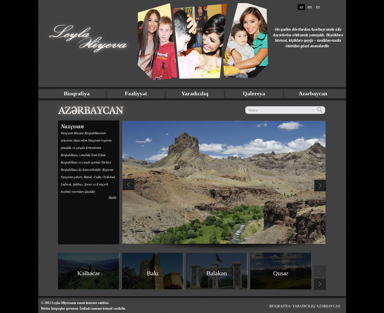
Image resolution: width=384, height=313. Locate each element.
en (310, 7)
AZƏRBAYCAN (328, 306)
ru (318, 7)
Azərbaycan (313, 93)
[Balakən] (216, 285)
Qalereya (254, 93)
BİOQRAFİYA (279, 306)
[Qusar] (280, 285)
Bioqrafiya (77, 93)
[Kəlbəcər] (88, 285)
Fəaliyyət (136, 93)
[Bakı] (152, 285)
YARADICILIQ (303, 306)
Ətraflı (112, 197)
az (301, 7)
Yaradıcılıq (194, 93)
